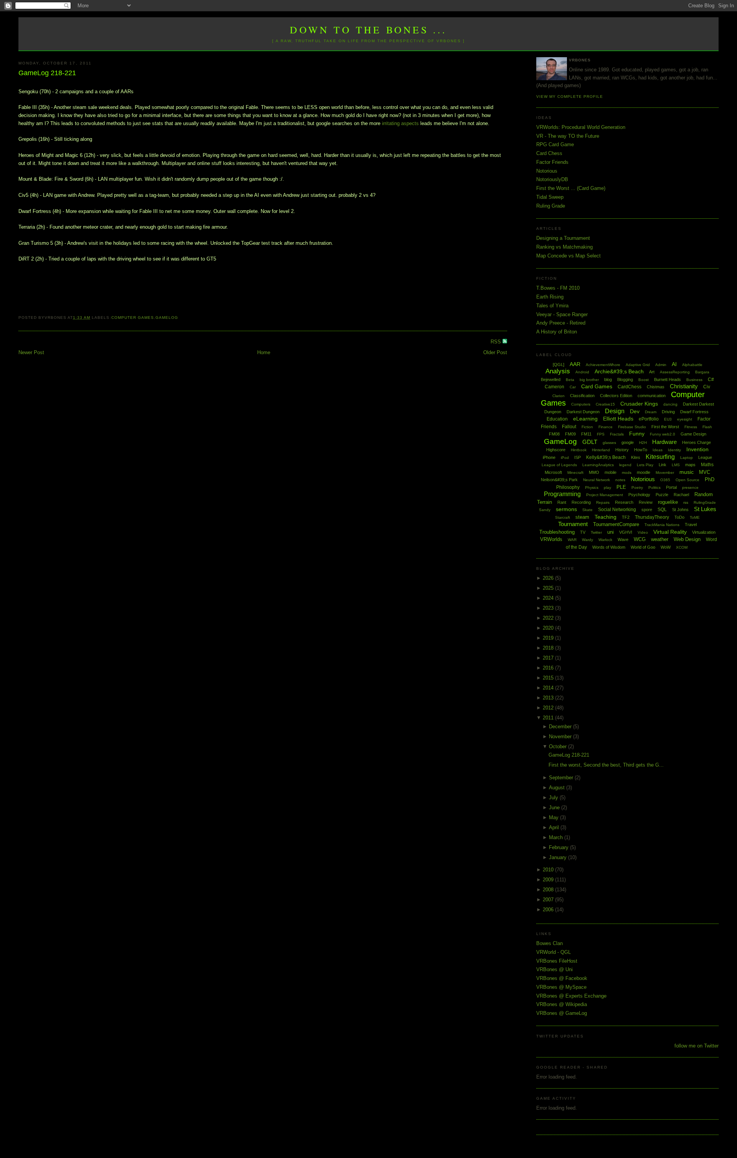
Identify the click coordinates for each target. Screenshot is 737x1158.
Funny (636, 434)
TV (582, 532)
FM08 (554, 434)
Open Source (687, 480)
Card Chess (549, 153)
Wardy (587, 540)
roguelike (668, 502)
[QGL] (558, 364)
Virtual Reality (670, 532)
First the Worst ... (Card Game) (570, 188)
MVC (704, 472)
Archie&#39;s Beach (619, 371)
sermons (566, 509)
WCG (640, 539)
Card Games (596, 386)
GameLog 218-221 (47, 73)
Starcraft (562, 517)
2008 (549, 889)
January (558, 857)
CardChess (629, 386)
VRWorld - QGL (553, 952)
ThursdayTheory (652, 517)
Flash (707, 427)
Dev (635, 411)
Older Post (495, 352)
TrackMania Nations (661, 525)
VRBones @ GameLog (561, 1013)
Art (651, 372)
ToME (695, 517)
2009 (549, 880)
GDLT (589, 442)
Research (624, 502)
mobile (610, 472)
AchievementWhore (603, 365)
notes (620, 480)
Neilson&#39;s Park (559, 479)
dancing (670, 404)
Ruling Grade (550, 206)
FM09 (570, 434)
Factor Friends (552, 162)
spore (646, 509)
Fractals (617, 434)
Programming (562, 494)
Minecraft (575, 472)
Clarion (558, 396)
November (561, 736)
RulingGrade (705, 502)
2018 (549, 648)
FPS (601, 434)
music (686, 472)
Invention (697, 449)
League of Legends (559, 465)
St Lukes (705, 509)
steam (582, 517)
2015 (549, 678)
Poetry (637, 487)
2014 (549, 688)
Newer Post (31, 352)
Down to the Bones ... (368, 29)
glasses (609, 442)
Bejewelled (550, 379)
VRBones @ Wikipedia (561, 1004)
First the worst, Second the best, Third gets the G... (606, 765)
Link (662, 464)
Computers (580, 404)
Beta (570, 380)
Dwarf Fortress (694, 411)
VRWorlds (551, 539)
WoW (666, 547)
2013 (549, 698)
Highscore (555, 449)
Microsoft (553, 472)
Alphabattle (692, 365)
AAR (575, 364)
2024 (549, 598)
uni (610, 532)
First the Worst (665, 426)
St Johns (680, 509)
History (622, 449)
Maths (707, 464)
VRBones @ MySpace (561, 987)
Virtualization (704, 532)
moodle (643, 472)
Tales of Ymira (552, 305)
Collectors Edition (616, 395)
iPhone (549, 457)
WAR (572, 540)
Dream (650, 412)
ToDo (679, 517)
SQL (662, 509)
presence (690, 487)
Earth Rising (549, 297)
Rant (561, 502)
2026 (549, 578)
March (556, 837)
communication (652, 395)
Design (615, 411)
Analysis (557, 371)
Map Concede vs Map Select (568, 256)
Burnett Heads (667, 379)
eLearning (585, 419)
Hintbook (579, 450)
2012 (549, 708)
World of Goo (643, 547)
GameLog (166, 317)
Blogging (625, 379)
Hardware (664, 442)
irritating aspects (400, 123)
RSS (496, 342)
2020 (549, 628)
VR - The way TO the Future (567, 136)
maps (690, 464)
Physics (591, 487)
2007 (549, 899)
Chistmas (655, 386)
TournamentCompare (616, 524)
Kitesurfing (660, 457)
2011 (549, 718)
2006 (549, 909)
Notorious (546, 171)
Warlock (605, 540)
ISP (577, 457)
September (562, 777)
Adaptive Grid (638, 365)
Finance (605, 427)
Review (646, 502)
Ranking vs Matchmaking (564, 247)
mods (626, 472)
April (554, 827)
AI (674, 364)
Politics (654, 487)
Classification (582, 395)
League (705, 457)
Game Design (693, 434)
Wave (623, 539)
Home (263, 352)
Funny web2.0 (662, 434)
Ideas (658, 450)
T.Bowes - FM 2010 (558, 288)
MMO (594, 472)
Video (643, 532)
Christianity (684, 386)
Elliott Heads (618, 419)
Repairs (603, 502)
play (607, 487)
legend (625, 465)
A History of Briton (556, 332)
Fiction (587, 427)
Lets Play (645, 465)
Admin (660, 365)
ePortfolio (649, 419)
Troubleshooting (557, 532)
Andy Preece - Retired (560, 323)
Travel (691, 524)
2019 (549, 638)
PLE (621, 487)
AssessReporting (675, 372)
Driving (668, 411)
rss (685, 502)
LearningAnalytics (598, 465)
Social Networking (617, 509)
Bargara (702, 372)
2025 (549, 588)
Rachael (681, 494)
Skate (587, 510)
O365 (665, 480)
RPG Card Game (555, 144)
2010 (549, 870)
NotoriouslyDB (552, 179)
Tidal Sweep (549, 197)
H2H (643, 442)
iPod (565, 457)
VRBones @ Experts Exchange (571, 996)
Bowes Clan (549, 943)
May (554, 817)
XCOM (681, 547)
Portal (671, 487)
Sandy (544, 510)
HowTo (640, 449)
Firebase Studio (632, 427)
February (559, 847)
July (554, 797)
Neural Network (596, 480)
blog (608, 379)
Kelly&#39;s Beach (606, 457)
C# (711, 379)
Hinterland (601, 450)
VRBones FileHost (556, 961)
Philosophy (568, 487)
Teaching (605, 517)
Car (573, 387)
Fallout (569, 426)
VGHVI (625, 532)
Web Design (687, 539)
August (557, 787)
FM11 (586, 434)
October (558, 746)
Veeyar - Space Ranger (562, 314)
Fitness (690, 427)
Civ (706, 386)
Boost (643, 380)
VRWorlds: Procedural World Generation (580, 127)
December (561, 726)
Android (582, 372)
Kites (635, 457)
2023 (549, 608)
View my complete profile (569, 96)
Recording (581, 502)
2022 (549, 618)
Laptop (686, 457)
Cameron (554, 386)
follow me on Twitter (696, 1046)
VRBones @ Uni (554, 969)
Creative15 (605, 404)
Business (694, 380)
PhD (709, 479)
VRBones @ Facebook (561, 978)
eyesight (684, 419)
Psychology (639, 494)
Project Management (604, 495)
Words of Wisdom (608, 547)
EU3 (668, 419)
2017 (549, 658)
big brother (589, 380)
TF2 (626, 517)
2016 (549, 668)
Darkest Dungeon (583, 411)
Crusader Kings (639, 404)
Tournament (573, 524)
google (627, 442)
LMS (676, 465)
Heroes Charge (696, 442)
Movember (665, 472)
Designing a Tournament (563, 238)
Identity (674, 450)
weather (659, 539)
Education (557, 419)
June (555, 807)
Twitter (596, 532)
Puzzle (662, 494)
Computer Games (132, 317)
